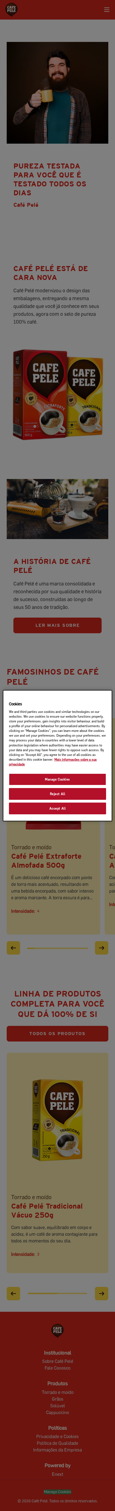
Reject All (57, 794)
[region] (57, 755)
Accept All (57, 808)
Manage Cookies (57, 779)
